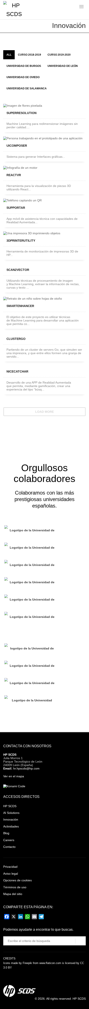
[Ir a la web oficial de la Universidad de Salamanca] (30, 601)
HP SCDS (9, 754)
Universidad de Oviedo (23, 77)
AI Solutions (11, 813)
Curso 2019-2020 (59, 54)
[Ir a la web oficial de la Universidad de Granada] (30, 667)
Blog (6, 833)
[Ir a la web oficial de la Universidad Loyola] (30, 701)
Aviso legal (10, 873)
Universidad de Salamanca (26, 88)
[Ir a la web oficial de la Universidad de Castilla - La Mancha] (30, 549)
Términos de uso (14, 887)
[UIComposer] (44, 138)
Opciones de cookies (17, 880)
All (8, 54)
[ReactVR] (44, 167)
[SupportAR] (44, 200)
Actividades (11, 826)
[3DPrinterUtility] (44, 233)
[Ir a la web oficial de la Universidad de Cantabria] (30, 634)
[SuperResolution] (44, 105)
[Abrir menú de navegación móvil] (81, 7)
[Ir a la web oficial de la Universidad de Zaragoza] (30, 684)
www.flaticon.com (50, 963)
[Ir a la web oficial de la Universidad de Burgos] (30, 583)
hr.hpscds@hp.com (26, 768)
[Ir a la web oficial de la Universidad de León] (30, 566)
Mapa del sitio (12, 894)
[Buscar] (80, 941)
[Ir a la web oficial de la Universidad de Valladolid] (30, 650)
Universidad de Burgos (23, 65)
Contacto (9, 846)
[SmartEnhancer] (44, 298)
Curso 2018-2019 (29, 54)
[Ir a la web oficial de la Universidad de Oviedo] (30, 531)
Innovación (10, 819)
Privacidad (10, 866)
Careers (8, 840)
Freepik (27, 963)
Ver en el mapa (13, 776)
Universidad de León (63, 65)
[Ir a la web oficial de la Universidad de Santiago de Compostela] (30, 618)
